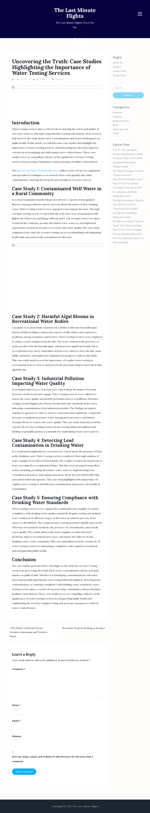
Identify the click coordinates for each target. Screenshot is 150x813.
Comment (18, 668)
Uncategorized (120, 129)
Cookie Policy (120, 71)
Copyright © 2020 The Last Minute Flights (75, 806)
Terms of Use (119, 75)
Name (16, 705)
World (116, 133)
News (116, 125)
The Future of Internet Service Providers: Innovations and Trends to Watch (28, 632)
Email (16, 720)
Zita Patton (41, 79)
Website (16, 736)
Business (60, 79)
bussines (117, 116)
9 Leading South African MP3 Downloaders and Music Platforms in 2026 (127, 192)
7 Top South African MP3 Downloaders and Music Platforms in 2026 (125, 213)
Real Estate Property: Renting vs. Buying (83, 628)
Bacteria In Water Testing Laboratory (38, 170)
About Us (117, 62)
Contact (117, 67)
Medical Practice (121, 121)
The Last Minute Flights (75, 13)
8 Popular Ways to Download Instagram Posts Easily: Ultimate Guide (127, 162)
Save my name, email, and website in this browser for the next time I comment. (52, 759)
